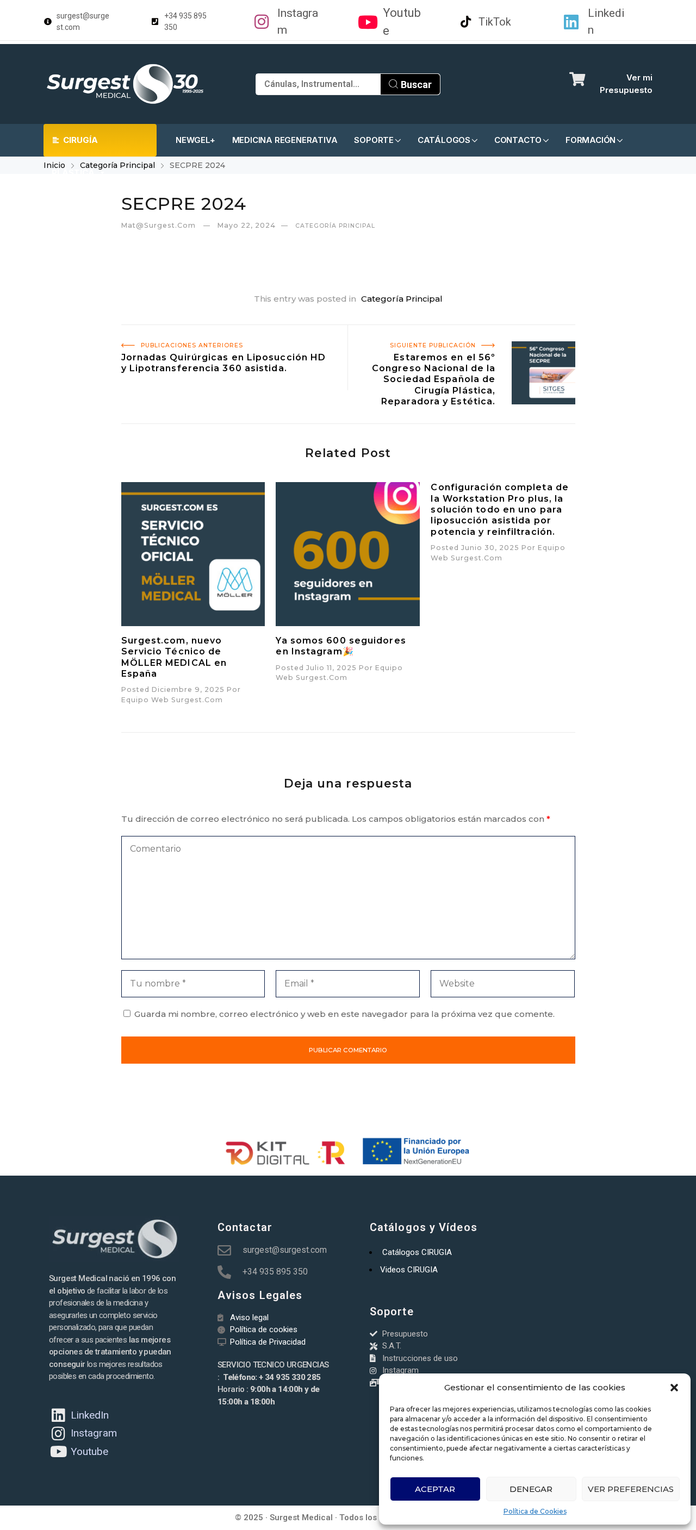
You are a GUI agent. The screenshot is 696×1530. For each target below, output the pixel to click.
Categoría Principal (117, 165)
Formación (591, 140)
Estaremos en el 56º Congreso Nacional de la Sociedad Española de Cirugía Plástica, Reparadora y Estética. (464, 343)
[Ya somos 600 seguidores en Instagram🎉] (348, 554)
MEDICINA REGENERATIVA (285, 140)
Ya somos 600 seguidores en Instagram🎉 (341, 646)
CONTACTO (518, 140)
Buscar (415, 84)
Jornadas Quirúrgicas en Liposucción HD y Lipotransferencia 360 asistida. (211, 337)
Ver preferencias (631, 1489)
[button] (674, 1387)
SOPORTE (374, 140)
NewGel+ (195, 140)
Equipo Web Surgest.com (172, 700)
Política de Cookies (535, 1511)
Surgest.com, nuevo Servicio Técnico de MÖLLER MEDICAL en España (174, 657)
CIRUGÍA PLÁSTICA (75, 146)
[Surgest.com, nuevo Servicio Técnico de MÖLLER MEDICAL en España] (193, 554)
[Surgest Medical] (125, 84)
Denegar (530, 1489)
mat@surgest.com (159, 225)
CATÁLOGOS (444, 140)
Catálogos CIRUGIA (417, 1252)
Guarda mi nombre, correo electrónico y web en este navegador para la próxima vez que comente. (344, 1014)
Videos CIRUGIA (409, 1270)
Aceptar (435, 1489)
